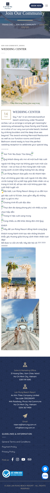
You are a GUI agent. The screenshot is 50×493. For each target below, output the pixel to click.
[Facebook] (13, 459)
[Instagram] (17, 459)
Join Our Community (25, 24)
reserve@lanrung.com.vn (25, 424)
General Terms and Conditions (16, 441)
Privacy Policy (8, 451)
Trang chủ (7, 24)
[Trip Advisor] (29, 459)
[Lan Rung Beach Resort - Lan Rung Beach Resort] (7, 5)
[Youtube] (23, 459)
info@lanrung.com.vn (25, 427)
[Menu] (46, 5)
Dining (22, 45)
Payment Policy (9, 446)
